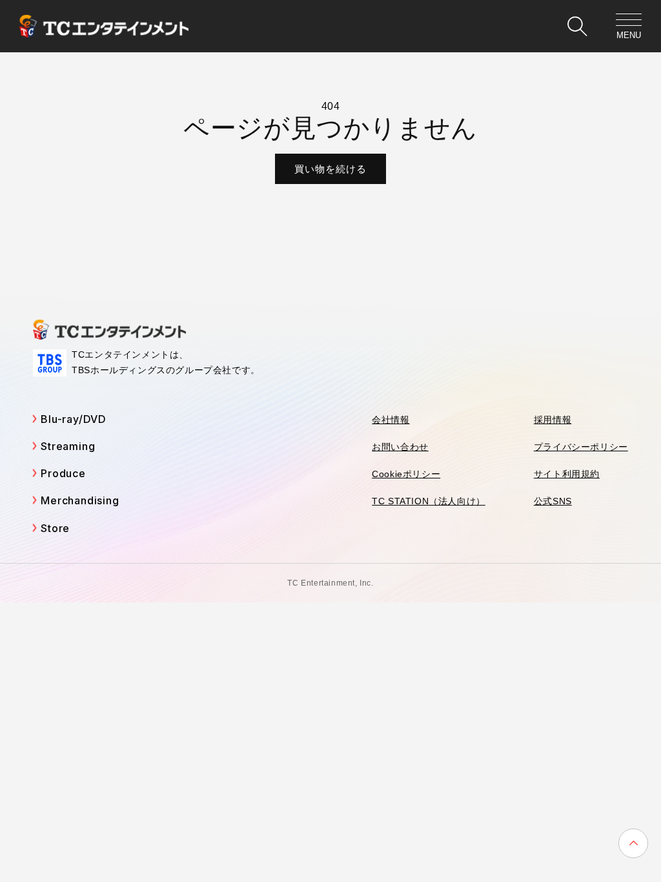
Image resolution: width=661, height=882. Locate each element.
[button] (577, 26)
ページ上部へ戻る (633, 843)
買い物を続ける (330, 168)
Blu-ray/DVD (74, 419)
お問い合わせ (400, 447)
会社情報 (390, 420)
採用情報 (552, 420)
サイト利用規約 (567, 474)
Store (55, 528)
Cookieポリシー (406, 474)
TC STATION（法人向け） (428, 501)
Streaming (68, 446)
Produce (63, 473)
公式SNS (553, 501)
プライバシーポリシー (581, 447)
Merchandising (80, 500)
